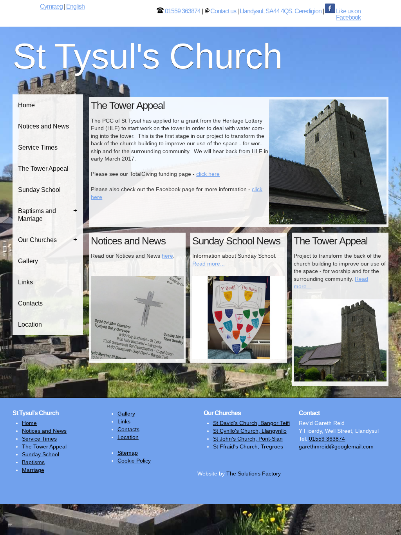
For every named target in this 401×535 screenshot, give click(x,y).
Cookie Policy (134, 460)
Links (25, 282)
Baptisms (33, 462)
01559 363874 (182, 11)
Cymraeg (51, 6)
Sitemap (127, 453)
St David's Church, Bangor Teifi (251, 423)
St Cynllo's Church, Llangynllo (250, 431)
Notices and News (43, 126)
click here (208, 174)
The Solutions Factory (253, 473)
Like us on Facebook (348, 14)
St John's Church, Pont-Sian (248, 439)
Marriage (33, 470)
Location (30, 324)
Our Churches (37, 240)
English (75, 6)
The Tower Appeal (43, 168)
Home (26, 105)
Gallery (28, 261)
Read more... (208, 263)
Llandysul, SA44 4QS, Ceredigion (281, 11)
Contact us (223, 11)
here (167, 256)
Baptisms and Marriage (37, 215)
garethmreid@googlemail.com (336, 446)
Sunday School (39, 189)
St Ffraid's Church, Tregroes (248, 446)
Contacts (30, 303)
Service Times (38, 147)
